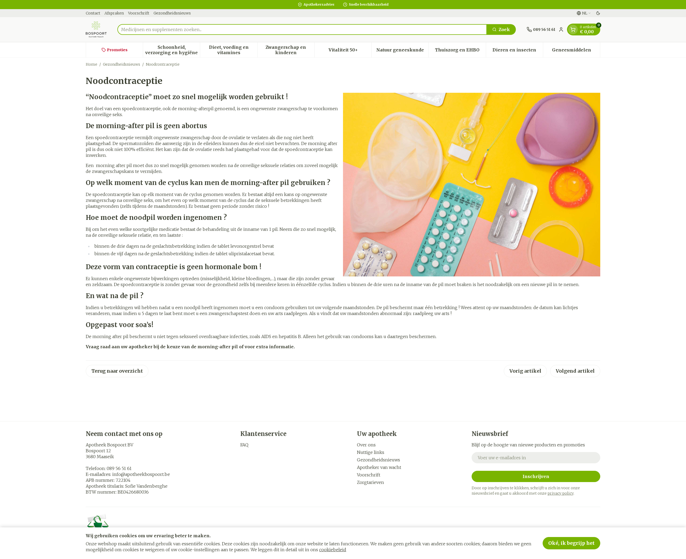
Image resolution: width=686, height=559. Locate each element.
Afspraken (114, 13)
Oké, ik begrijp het (571, 543)
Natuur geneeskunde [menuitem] (402, 51)
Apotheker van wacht (379, 467)
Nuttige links (370, 452)
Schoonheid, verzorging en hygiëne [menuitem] (172, 50)
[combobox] (302, 29)
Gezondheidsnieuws (172, 13)
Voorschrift (138, 13)
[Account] (561, 29)
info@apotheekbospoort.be (141, 474)
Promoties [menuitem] (117, 49)
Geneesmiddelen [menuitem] (576, 51)
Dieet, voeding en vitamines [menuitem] (233, 50)
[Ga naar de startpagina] (96, 29)
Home (91, 64)
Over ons (366, 444)
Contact (93, 13)
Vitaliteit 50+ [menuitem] (350, 51)
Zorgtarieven (370, 482)
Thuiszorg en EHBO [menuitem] (460, 51)
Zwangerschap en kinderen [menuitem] (290, 50)
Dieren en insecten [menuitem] (518, 51)
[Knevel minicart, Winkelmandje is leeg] (573, 29)
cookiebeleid (332, 549)
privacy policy (560, 493)
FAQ (244, 444)
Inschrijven (536, 476)
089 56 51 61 (119, 468)
